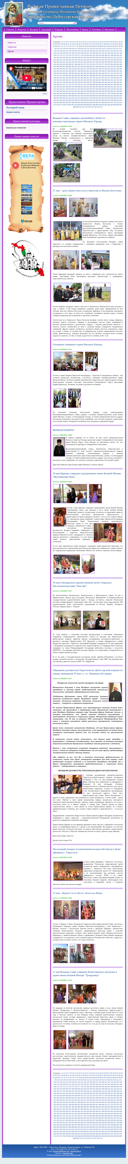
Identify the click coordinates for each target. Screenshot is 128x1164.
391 (99, 75)
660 (79, 102)
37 (60, 44)
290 (73, 66)
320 (93, 69)
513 (120, 87)
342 (91, 71)
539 (61, 91)
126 (63, 51)
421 (120, 78)
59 (107, 44)
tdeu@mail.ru (75, 1151)
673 (117, 102)
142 (111, 51)
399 (55, 78)
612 (72, 98)
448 (63, 82)
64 (117, 44)
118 (108, 48)
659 (75, 102)
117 (105, 48)
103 (64, 48)
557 (115, 91)
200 (79, 57)
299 (99, 66)
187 (109, 55)
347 (105, 71)
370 (105, 73)
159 (93, 53)
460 (99, 82)
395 (111, 75)
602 (111, 96)
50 (88, 44)
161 (99, 53)
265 (67, 64)
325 (108, 69)
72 (64, 46)
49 (85, 44)
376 (55, 75)
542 (69, 91)
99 (122, 46)
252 (97, 62)
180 (87, 55)
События (12, 47)
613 (75, 98)
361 (79, 73)
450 (69, 82)
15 (83, 42)
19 (92, 42)
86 (94, 46)
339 (81, 71)
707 (101, 107)
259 (117, 62)
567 (75, 93)
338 (79, 71)
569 (81, 93)
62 (113, 44)
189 (115, 55)
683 (79, 105)
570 (85, 93)
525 (87, 89)
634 (69, 100)
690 (99, 105)
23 (101, 42)
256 (109, 62)
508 (105, 87)
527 (93, 89)
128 (69, 51)
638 (81, 100)
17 (88, 42)
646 (105, 100)
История (34, 29)
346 (103, 71)
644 (99, 100)
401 (61, 78)
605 (121, 96)
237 (121, 60)
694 (111, 105)
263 (61, 64)
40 (66, 44)
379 (63, 75)
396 (115, 75)
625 (111, 98)
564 (67, 93)
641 (91, 100)
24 (103, 42)
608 (61, 98)
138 (99, 51)
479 (87, 84)
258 (115, 62)
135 (91, 51)
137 (97, 51)
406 (75, 78)
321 (96, 69)
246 (79, 62)
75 (71, 46)
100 (55, 48)
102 (61, 48)
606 (55, 98)
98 (119, 46)
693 (109, 105)
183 (97, 55)
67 (54, 46)
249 (87, 62)
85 (92, 46)
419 (114, 78)
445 (55, 82)
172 (63, 55)
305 (117, 66)
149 (63, 53)
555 (109, 91)
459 (97, 82)
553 (103, 91)
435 (93, 80)
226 (87, 60)
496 (69, 87)
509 (109, 87)
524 (85, 89)
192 (55, 57)
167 (117, 53)
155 (81, 53)
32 (120, 42)
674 (121, 102)
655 (63, 102)
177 (79, 55)
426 (67, 80)
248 (85, 62)
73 (66, 46)
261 (55, 64)
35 (56, 44)
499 (79, 87)
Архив (11, 51)
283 (121, 64)
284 (55, 66)
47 (81, 44)
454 (81, 82)
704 (92, 107)
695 (115, 105)
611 (69, 98)
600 (105, 96)
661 (81, 102)
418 (111, 78)
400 (57, 78)
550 (93, 91)
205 (93, 57)
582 (121, 93)
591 (79, 96)
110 (85, 48)
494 (63, 87)
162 (103, 53)
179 (85, 55)
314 (75, 69)
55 (98, 44)
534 (115, 89)
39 (64, 44)
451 (73, 82)
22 (98, 42)
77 (75, 46)
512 (117, 87)
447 (61, 82)
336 (73, 71)
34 (54, 44)
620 (96, 98)
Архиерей (46, 29)
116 (102, 48)
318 (87, 69)
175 (73, 55)
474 (73, 84)
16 (86, 42)
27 (109, 42)
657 (69, 102)
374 (117, 73)
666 (97, 102)
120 (114, 48)
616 (84, 98)
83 (88, 46)
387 (87, 75)
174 (69, 55)
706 (98, 107)
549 (91, 91)
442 (115, 80)
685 (85, 105)
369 (103, 73)
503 (91, 87)
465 (115, 82)
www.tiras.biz (68, 1153)
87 (96, 46)
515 (57, 89)
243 (69, 62)
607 (57, 98)
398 (121, 75)
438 (103, 80)
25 (105, 42)
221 (73, 60)
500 (81, 87)
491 (55, 87)
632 (63, 100)
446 (57, 82)
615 (81, 98)
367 (97, 73)
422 (55, 80)
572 (91, 93)
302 (109, 66)
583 (55, 96)
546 (81, 91)
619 (93, 98)
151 (69, 53)
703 (89, 107)
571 (87, 93)
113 (94, 48)
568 (79, 93)
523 (81, 89)
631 (61, 100)
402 (63, 78)
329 (120, 69)
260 (121, 62)
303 (111, 66)
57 (103, 44)
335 (69, 71)
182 (93, 55)
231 (103, 60)
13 (79, 42)
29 (113, 42)
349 (111, 71)
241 (63, 62)
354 (57, 73)
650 (117, 100)
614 (78, 98)
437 (99, 80)
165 (111, 53)
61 (111, 44)
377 (57, 75)
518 (67, 89)
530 (103, 89)
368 (99, 73)
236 (117, 60)
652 (55, 102)
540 (63, 91)
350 (115, 71)
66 (122, 44)
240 (61, 62)
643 (97, 100)
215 (55, 60)
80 (81, 46)
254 (103, 62)
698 (74, 107)
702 (86, 107)
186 (105, 55)
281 (115, 64)
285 (57, 66)
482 (97, 84)
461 (103, 82)
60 (109, 44)
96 (115, 46)
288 (67, 66)
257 (111, 62)
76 (73, 46)
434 (91, 80)
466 (117, 82)
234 (111, 60)
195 (63, 57)
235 (115, 60)
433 (87, 80)
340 (85, 71)
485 (105, 84)
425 (63, 80)
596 (93, 96)
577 (105, 93)
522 (79, 89)
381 (69, 75)
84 (90, 46)
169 (55, 55)
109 (82, 48)
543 (73, 91)
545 (79, 91)
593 (85, 96)
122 (120, 48)
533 (111, 89)
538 (57, 91)
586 (63, 96)
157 (87, 53)
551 (97, 91)
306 (121, 66)
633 (67, 100)
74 (69, 46)
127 (67, 51)
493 (61, 87)
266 (69, 64)
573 (93, 93)
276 (99, 64)
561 (57, 93)
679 (67, 105)
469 (57, 84)
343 (93, 71)
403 (67, 78)
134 (87, 51)
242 (67, 62)
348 (109, 71)
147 (57, 53)
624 (108, 98)
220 (69, 60)
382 (73, 75)
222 (75, 60)
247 (81, 62)
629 (55, 100)
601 (109, 96)
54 (96, 44)
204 (91, 57)
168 (121, 53)
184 (99, 55)
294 (85, 66)
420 (117, 78)
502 (87, 87)
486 (109, 84)
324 (105, 69)
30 (115, 42)
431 (81, 80)
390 (97, 75)
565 (69, 93)
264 (63, 64)
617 (87, 98)
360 (75, 73)
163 (105, 53)
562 (61, 93)
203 (87, 57)
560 (55, 93)
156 (85, 53)
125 (61, 51)
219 (67, 60)
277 (103, 64)
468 (55, 84)
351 (117, 71)
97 (117, 46)
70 (60, 46)
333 (63, 71)
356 (63, 73)
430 (79, 80)
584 (57, 96)
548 (87, 91)
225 (85, 60)
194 (61, 57)
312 (69, 69)
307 (55, 69)
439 (105, 80)
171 (61, 55)
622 (102, 98)
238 (55, 62)
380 (67, 75)
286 (61, 66)
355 (61, 73)
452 (75, 82)
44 (75, 44)
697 (121, 105)
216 (57, 60)
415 (102, 78)
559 (121, 91)
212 (114, 57)
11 (75, 42)
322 (99, 69)
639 (85, 100)
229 (97, 60)
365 (91, 73)
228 (93, 60)
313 (72, 69)
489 (117, 84)
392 (103, 75)
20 (94, 42)
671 (111, 102)
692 (105, 105)
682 (75, 105)
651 (121, 100)
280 (111, 64)
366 (93, 73)
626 (114, 98)
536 (121, 89)
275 (97, 64)
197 (69, 57)
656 (67, 102)
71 (62, 46)
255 (105, 62)
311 (67, 69)
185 (103, 55)
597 (97, 96)
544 (75, 91)
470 (61, 84)
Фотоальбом (72, 29)
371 (109, 73)
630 (57, 100)
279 (109, 64)
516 (61, 89)
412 (93, 78)
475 (75, 84)
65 (119, 44)
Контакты (109, 29)
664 (91, 102)
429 (75, 80)
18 (90, 42)
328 (117, 69)
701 (83, 107)
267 (73, 64)
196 (67, 57)
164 (109, 53)
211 (111, 57)
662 (85, 102)
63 (115, 44)
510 (111, 87)
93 (109, 46)
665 (93, 102)
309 (61, 69)
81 (83, 46)
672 (115, 102)
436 (97, 80)
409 (85, 78)
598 (99, 96)
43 (73, 44)
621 (99, 98)
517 (63, 89)
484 (103, 84)
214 (120, 57)
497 (73, 87)
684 (81, 105)
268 (75, 64)
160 (97, 53)
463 (109, 82)
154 (79, 53)
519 (69, 89)
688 (93, 105)
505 (97, 87)
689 (97, 105)
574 (97, 93)
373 (115, 73)
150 (67, 53)
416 (105, 78)
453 (79, 82)
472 (67, 84)
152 (73, 53)
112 (91, 48)
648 (111, 100)
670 (109, 102)
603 (115, 96)
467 (121, 82)
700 (80, 107)
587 (67, 96)
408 (81, 78)
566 (73, 93)
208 (103, 57)
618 (90, 98)
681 (73, 105)
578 (109, 93)
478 (85, 84)
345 (99, 71)
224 (81, 60)
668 (103, 102)
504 (93, 87)
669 (105, 102)
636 (75, 100)
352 (121, 71)
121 (117, 48)
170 (57, 55)
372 (111, 73)
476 (79, 84)
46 (79, 44)
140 (105, 51)
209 (105, 57)
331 (57, 71)
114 (97, 48)
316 (81, 69)
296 (91, 66)
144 (117, 51)
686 (87, 105)
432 (85, 80)
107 (76, 48)
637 (79, 100)
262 (57, 64)
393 (105, 75)
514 (55, 89)
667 (99, 102)
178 (81, 55)
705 (95, 107)
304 (115, 66)
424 (61, 80)
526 (91, 89)
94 (111, 46)
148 (61, 53)
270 (81, 64)
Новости (22, 29)
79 (79, 46)
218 (63, 60)
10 (73, 42)
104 (67, 48)
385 (81, 75)
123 (55, 51)
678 (63, 105)
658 (73, 102)
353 (55, 73)
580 (115, 93)
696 (117, 105)
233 (109, 60)
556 (111, 91)
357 (67, 73)
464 (111, 82)
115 (99, 48)
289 (69, 66)
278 (105, 64)
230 (99, 60)
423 (57, 80)
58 (105, 44)
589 (73, 96)
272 (87, 64)
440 (109, 80)
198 (73, 57)
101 (58, 48)
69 (58, 46)
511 (115, 87)
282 (117, 64)
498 (75, 87)
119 (111, 48)
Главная (10, 29)
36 (58, 44)
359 (73, 73)
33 (122, 42)
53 (94, 44)
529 (99, 89)
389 (93, 75)
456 (87, 82)
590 (75, 96)
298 (97, 66)
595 (91, 96)
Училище (96, 29)
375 (121, 73)
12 (77, 42)
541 (67, 91)
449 (67, 82)
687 (91, 105)
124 (57, 51)
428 (73, 80)
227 (91, 60)
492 (57, 87)
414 (99, 78)
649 (115, 100)
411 (91, 78)
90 (103, 46)
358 (69, 73)
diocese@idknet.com (61, 1151)
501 (85, 87)
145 (121, 51)
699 (77, 107)
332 (61, 71)
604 (117, 96)
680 (69, 105)
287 (63, 66)
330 (55, 71)
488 (115, 84)
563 (63, 93)
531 (105, 89)
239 (57, 62)
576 (103, 93)
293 (81, 66)
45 (77, 44)
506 (99, 87)
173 (67, 55)
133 (85, 51)
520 (73, 89)
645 (103, 100)
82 (85, 46)
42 (71, 44)
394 (109, 75)
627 (117, 98)
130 (75, 51)
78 (77, 46)
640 (87, 100)
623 (105, 98)
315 (78, 69)
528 (97, 89)
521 (75, 89)
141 (109, 51)
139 (103, 51)
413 (96, 78)
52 (92, 44)
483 (99, 84)
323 (102, 69)
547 (85, 91)
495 (67, 87)
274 (93, 64)
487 (111, 84)
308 (57, 69)
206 (97, 57)
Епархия (59, 29)
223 (79, 60)
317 (84, 69)
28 (111, 42)
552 (99, 91)
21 (96, 42)
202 (85, 57)
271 (85, 64)
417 (108, 78)
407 (79, 78)
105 (70, 48)
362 (81, 73)
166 (115, 53)
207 (99, 57)
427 (69, 80)
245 (75, 62)
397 (117, 75)
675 (55, 105)
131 (79, 51)
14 (81, 42)
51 (90, 44)
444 (121, 80)
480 (91, 84)
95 (113, 46)
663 (87, 102)
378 (61, 75)
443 (117, 80)
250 (91, 62)
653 (57, 102)
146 (55, 53)
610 (67, 98)
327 (114, 69)
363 (85, 73)
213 (117, 57)
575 (99, 93)
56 (100, 44)
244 (73, 62)
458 (93, 82)
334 (67, 71)
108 (79, 48)
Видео (85, 29)
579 (111, 93)
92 (107, 46)
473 (69, 84)
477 (81, 84)
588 (69, 96)
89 (100, 46)
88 (98, 46)
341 (87, 71)
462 (105, 82)
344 (97, 71)
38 (62, 44)
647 (109, 100)
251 (93, 62)
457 (91, 82)
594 (87, 96)
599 (103, 96)
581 (117, 93)
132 (81, 51)
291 (75, 66)
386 (85, 75)
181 (91, 55)
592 (81, 96)
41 (69, 44)
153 (75, 53)
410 (87, 78)
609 (63, 98)
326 (111, 69)
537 (55, 91)
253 (99, 62)
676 (57, 105)
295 (87, 66)
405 (73, 78)
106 (73, 48)
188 (111, 55)
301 (105, 66)
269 (79, 64)
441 (111, 80)
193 (57, 57)
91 (105, 46)
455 (85, 82)
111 (88, 48)
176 (75, 55)
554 (105, 91)
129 (73, 51)
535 (117, 89)
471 (63, 84)
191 (121, 55)
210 (109, 57)
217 (61, 60)
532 (109, 89)
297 (93, 66)
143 (115, 51)
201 (81, 57)
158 (91, 53)
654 (61, 102)
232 (105, 60)
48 (83, 44)
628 (120, 98)
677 (61, 105)
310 (63, 69)
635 (73, 100)
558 (117, 91)
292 (79, 66)
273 (91, 64)
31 (117, 42)
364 (87, 73)
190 (117, 55)
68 (56, 46)
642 (93, 100)
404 (69, 78)
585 (61, 96)
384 (79, 75)
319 (90, 69)
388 (91, 75)
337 (75, 71)
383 (75, 75)
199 (75, 57)
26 (107, 42)
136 (93, 51)
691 (103, 105)
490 (121, 84)
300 (103, 66)
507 (103, 87)
